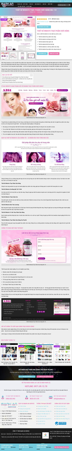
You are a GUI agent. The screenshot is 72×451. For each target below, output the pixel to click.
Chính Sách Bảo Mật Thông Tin (62, 418)
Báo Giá (31, 4)
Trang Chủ (19, 4)
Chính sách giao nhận (60, 411)
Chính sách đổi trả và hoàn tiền (62, 413)
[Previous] (3, 33)
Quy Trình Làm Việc (42, 416)
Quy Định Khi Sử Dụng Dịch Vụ (44, 418)
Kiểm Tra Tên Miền (42, 408)
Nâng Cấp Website (24, 411)
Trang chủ (32, 12)
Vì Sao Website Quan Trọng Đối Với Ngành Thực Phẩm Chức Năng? (15, 77)
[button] (3, 48)
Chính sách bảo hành (60, 416)
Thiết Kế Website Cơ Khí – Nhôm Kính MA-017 (45, 363)
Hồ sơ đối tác (53, 436)
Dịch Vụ (44, 4)
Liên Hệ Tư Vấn (41, 423)
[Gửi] (69, 5)
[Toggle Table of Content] (30, 75)
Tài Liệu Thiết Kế (21, 6)
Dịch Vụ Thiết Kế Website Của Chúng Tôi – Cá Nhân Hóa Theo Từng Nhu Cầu (17, 78)
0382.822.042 (10, 399)
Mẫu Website (38, 4)
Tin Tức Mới (29, 6)
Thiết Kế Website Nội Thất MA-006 (62, 362)
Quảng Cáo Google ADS (25, 408)
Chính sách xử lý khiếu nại (61, 408)
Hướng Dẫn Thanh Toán (43, 406)
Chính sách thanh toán (60, 406)
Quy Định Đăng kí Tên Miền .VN (44, 411)
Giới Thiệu (25, 4)
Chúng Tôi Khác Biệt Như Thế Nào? (9, 80)
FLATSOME (39, 12)
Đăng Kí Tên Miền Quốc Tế (44, 413)
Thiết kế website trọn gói (42, 21)
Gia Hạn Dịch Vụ (41, 421)
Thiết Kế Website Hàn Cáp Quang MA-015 (27, 363)
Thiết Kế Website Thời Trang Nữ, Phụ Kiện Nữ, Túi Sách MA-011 (9, 363)
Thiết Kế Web (23, 406)
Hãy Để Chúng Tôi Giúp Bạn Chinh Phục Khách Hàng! (12, 82)
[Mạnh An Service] (8, 4)
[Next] (32, 33)
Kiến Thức (50, 4)
